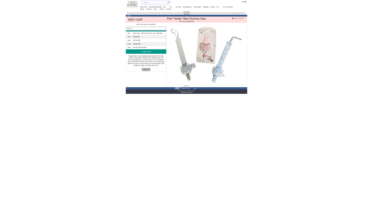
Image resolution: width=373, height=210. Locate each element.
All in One (178, 7)
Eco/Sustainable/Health (155, 7)
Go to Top (186, 86)
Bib (218, 7)
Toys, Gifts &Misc (228, 7)
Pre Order (168, 9)
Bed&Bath (206, 7)
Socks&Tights (197, 7)
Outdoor (213, 7)
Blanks (142, 9)
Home (129, 15)
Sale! (155, 9)
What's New (143, 7)
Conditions (183, 92)
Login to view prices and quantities (146, 24)
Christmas (149, 9)
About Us (190, 92)
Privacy (186, 92)
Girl (171, 7)
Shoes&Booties (187, 7)
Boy (165, 7)
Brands (162, 9)
